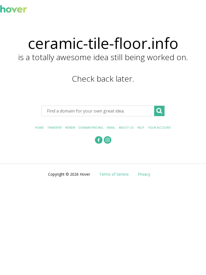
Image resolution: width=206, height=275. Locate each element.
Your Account (159, 127)
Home (39, 127)
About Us (126, 127)
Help (140, 127)
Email (111, 127)
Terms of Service (114, 174)
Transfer (54, 127)
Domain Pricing (91, 127)
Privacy (144, 174)
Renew (70, 127)
